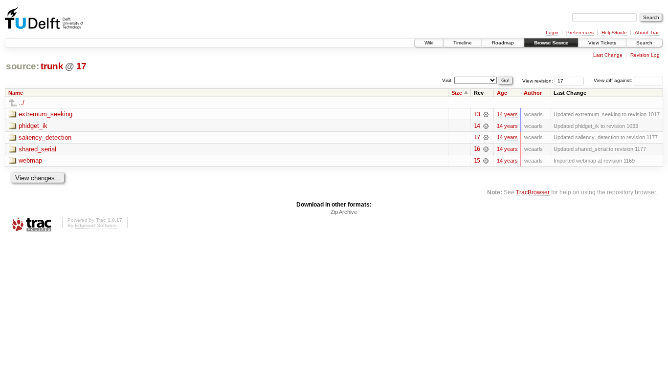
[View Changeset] (486, 114)
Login (552, 32)
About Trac (647, 32)
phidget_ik (33, 125)
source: (22, 66)
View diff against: (614, 80)
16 (477, 149)
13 (477, 114)
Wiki (428, 42)
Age (502, 93)
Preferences (580, 32)
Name (15, 93)
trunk (52, 66)
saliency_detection (45, 137)
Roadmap (503, 42)
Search (644, 42)
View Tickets (602, 42)
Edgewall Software (96, 225)
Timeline (462, 42)
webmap (30, 160)
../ (21, 102)
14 (477, 126)
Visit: (447, 80)
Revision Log (645, 55)
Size (456, 93)
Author (533, 93)
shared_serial (37, 149)
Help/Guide (614, 32)
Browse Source (551, 42)
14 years (507, 114)
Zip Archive (344, 212)
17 (81, 66)
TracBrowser (533, 192)
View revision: (537, 80)
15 (477, 160)
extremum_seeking (45, 114)
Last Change (608, 55)
